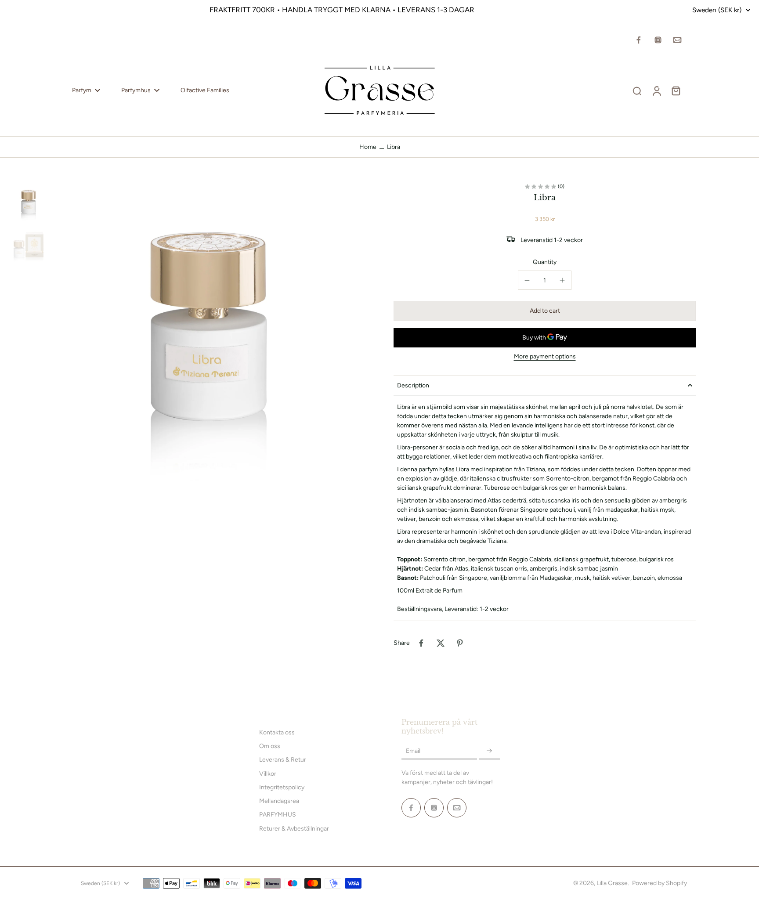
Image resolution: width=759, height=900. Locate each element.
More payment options (545, 357)
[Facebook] (638, 40)
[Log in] (656, 90)
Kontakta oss (277, 732)
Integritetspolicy (281, 787)
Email (413, 751)
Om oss (269, 746)
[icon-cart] (675, 90)
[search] (637, 90)
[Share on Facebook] (421, 643)
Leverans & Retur (282, 759)
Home (367, 147)
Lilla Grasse (612, 883)
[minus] (527, 280)
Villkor (267, 773)
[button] (545, 311)
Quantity (545, 262)
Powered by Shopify (659, 883)
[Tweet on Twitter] (440, 643)
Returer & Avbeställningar (294, 828)
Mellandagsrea (279, 801)
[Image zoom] (208, 341)
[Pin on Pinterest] (460, 643)
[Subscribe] (489, 750)
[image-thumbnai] (28, 204)
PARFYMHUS (277, 814)
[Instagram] (658, 40)
